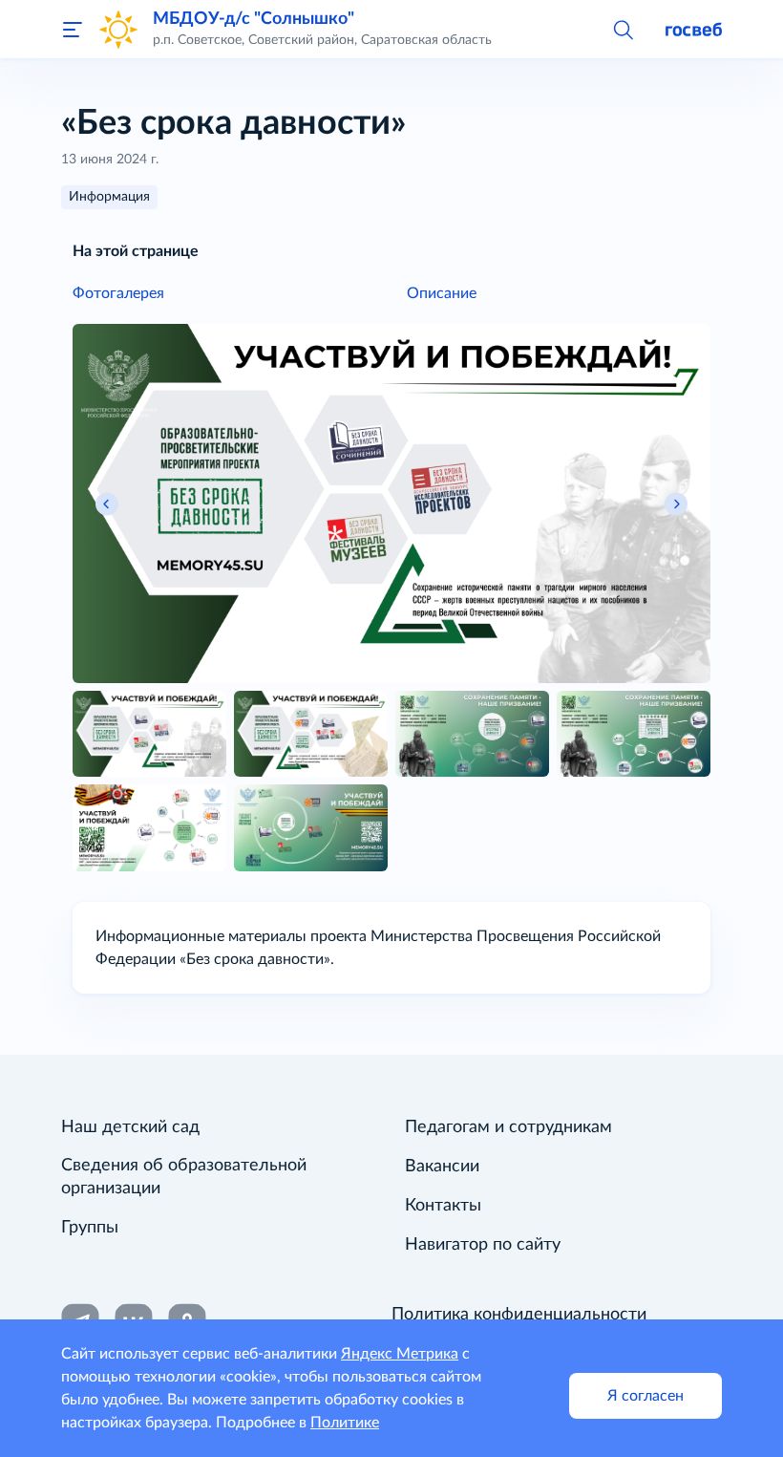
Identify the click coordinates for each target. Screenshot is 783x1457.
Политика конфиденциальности (519, 1314)
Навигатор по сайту (483, 1244)
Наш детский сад (130, 1127)
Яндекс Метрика (399, 1353)
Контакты (443, 1205)
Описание (441, 293)
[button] (622, 28)
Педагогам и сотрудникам (508, 1127)
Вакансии (442, 1166)
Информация (109, 197)
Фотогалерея (118, 293)
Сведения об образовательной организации (184, 1177)
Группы (89, 1227)
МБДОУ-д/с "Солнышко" (253, 19)
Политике (344, 1422)
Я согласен (645, 1395)
